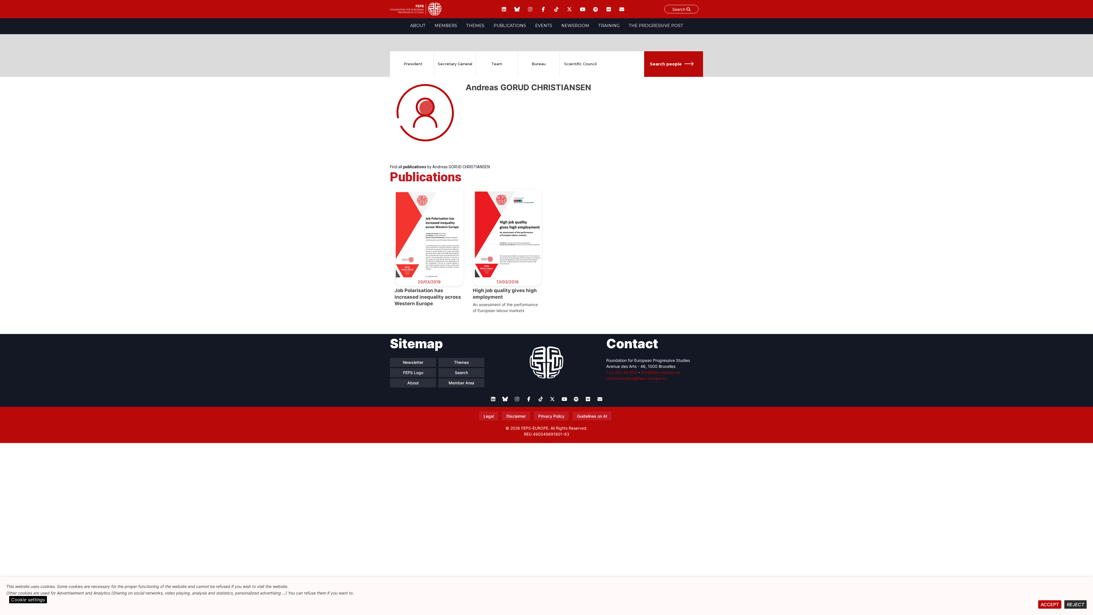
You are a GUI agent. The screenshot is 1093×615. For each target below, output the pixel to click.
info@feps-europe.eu (660, 372)
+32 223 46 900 (621, 372)
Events (543, 25)
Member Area (461, 382)
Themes (475, 25)
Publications (510, 25)
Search (679, 9)
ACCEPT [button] (1050, 604)
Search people (666, 64)
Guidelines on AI (592, 416)
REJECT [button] (1075, 604)
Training (609, 25)
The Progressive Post (656, 25)
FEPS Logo (413, 372)
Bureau (539, 64)
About (418, 25)
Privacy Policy (551, 416)
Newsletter (413, 362)
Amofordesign (546, 440)
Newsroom (575, 25)
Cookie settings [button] (28, 599)
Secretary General (455, 64)
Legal (489, 416)
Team (496, 64)
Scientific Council (580, 64)
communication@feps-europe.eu (636, 378)
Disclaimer (516, 416)
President (413, 64)
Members (446, 25)
